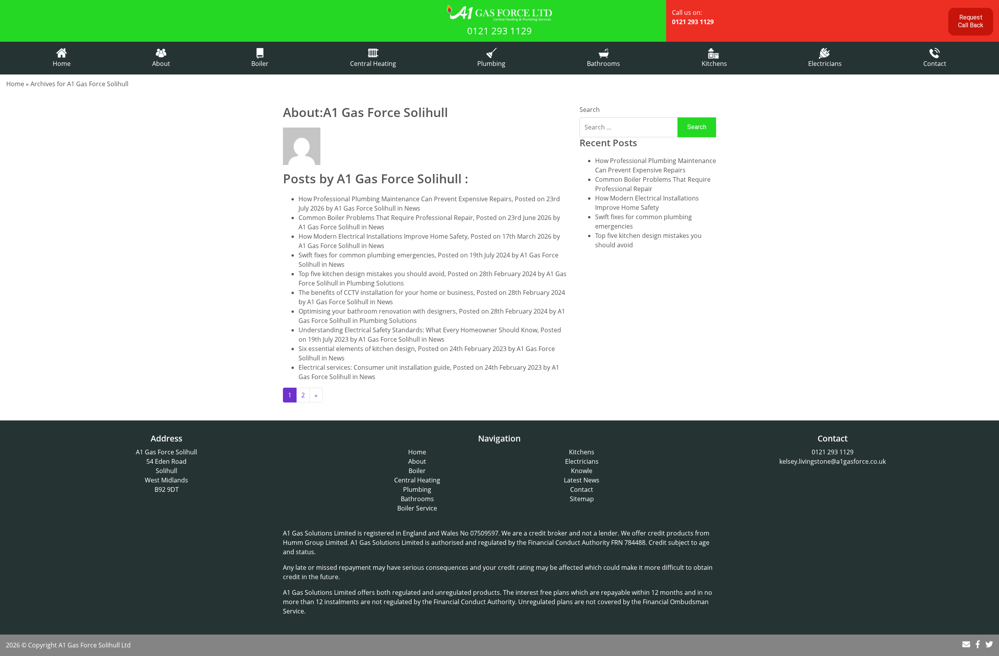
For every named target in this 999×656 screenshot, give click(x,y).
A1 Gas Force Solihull (365, 208)
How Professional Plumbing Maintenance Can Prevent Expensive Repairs (405, 199)
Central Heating (373, 63)
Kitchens (714, 63)
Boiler (259, 63)
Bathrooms (603, 63)
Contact (934, 63)
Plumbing (491, 63)
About (161, 63)
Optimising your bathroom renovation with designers (377, 311)
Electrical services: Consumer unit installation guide (374, 367)
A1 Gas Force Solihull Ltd (95, 645)
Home (62, 63)
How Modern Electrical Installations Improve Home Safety (383, 236)
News (412, 208)
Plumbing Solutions (375, 283)
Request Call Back (970, 21)
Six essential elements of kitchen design (357, 348)
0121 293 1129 (499, 30)
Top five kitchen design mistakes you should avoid (371, 273)
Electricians (825, 63)
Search (589, 109)
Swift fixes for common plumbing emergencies (367, 255)
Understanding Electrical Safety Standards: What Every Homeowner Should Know (418, 330)
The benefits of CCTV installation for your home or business (386, 292)
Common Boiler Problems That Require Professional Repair (386, 217)
